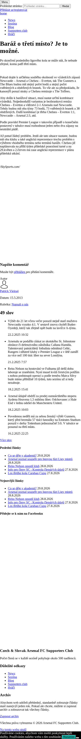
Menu (5, 2)
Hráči (11, 34)
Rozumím (68, 736)
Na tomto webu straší (13, 729)
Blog (11, 27)
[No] (77, 737)
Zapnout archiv (9, 716)
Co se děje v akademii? (22, 455)
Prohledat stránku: (11, 6)
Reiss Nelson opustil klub (24, 466)
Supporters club (17, 30)
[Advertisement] (40, 218)
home (3, 13)
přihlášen (20, 272)
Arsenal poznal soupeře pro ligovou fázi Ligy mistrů (40, 459)
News (11, 20)
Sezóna (12, 23)
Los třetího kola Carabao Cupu (27, 473)
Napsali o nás (20, 304)
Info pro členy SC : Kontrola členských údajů (36, 469)
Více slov (6, 440)
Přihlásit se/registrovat (13, 10)
